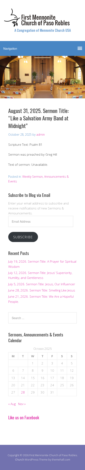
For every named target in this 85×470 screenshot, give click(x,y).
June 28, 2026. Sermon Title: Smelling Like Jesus (41, 290)
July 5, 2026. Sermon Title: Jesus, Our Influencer (41, 284)
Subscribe (23, 237)
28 (23, 392)
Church (19, 459)
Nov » (22, 404)
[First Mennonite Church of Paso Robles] (42, 23)
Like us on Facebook (23, 417)
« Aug (12, 404)
